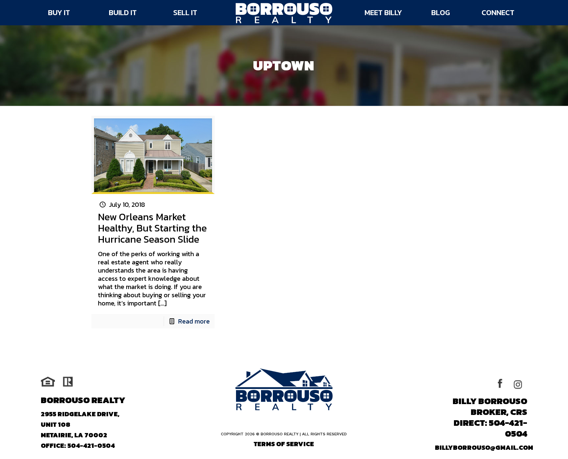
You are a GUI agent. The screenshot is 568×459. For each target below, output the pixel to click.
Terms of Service (284, 444)
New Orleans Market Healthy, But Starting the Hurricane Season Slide (152, 228)
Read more (194, 321)
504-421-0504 (91, 445)
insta (519, 384)
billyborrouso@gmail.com (484, 447)
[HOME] (284, 13)
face (504, 384)
